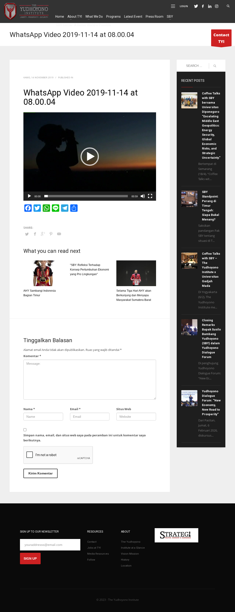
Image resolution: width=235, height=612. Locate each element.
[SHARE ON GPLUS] (42, 233)
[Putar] (29, 196)
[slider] (86, 196)
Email (75, 409)
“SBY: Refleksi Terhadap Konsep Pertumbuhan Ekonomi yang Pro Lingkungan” (89, 269)
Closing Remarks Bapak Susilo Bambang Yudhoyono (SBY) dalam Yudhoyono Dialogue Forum (211, 339)
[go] (215, 66)
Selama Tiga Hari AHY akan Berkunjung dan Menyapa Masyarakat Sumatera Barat (133, 295)
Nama (29, 409)
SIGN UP (30, 558)
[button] (90, 156)
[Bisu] (142, 196)
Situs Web (123, 409)
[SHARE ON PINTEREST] (51, 233)
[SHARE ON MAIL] (59, 233)
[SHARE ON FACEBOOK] (34, 233)
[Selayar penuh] (150, 196)
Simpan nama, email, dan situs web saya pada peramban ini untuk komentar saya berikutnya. (84, 437)
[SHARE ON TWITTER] (26, 234)
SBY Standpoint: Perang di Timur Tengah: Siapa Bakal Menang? (210, 205)
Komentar (32, 356)
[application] (89, 156)
